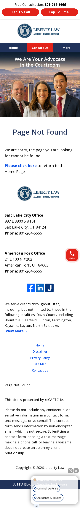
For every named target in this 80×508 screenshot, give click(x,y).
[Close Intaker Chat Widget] (76, 470)
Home (13, 48)
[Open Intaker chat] (36, 506)
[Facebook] (31, 288)
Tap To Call (20, 12)
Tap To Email (60, 12)
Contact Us (40, 48)
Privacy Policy (40, 358)
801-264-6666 (30, 233)
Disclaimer (40, 351)
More (67, 48)
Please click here (21, 165)
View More (15, 331)
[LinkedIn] (40, 288)
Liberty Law (55, 467)
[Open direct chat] (70, 470)
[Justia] (49, 288)
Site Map (40, 364)
